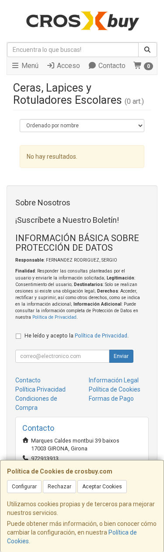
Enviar (121, 356)
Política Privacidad (40, 389)
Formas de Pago (111, 398)
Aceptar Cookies (102, 487)
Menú (29, 65)
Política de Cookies (114, 389)
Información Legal (114, 380)
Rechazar (59, 487)
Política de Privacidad (54, 317)
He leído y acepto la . (76, 335)
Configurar (24, 487)
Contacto (111, 65)
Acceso (67, 65)
